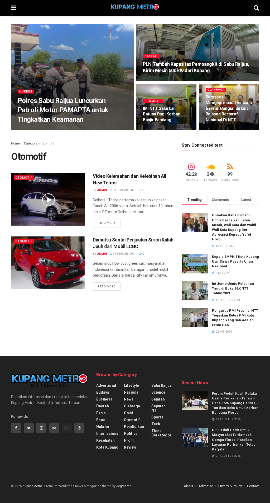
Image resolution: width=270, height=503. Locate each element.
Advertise (206, 486)
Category (30, 143)
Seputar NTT (158, 408)
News (128, 399)
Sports (157, 417)
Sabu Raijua (161, 385)
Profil (129, 440)
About (188, 486)
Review (130, 447)
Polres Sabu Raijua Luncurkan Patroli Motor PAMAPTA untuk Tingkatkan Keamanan (63, 110)
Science (158, 392)
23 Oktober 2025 (49, 129)
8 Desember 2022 (220, 129)
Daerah (150, 56)
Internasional (107, 433)
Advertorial (106, 385)
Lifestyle (131, 385)
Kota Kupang (107, 447)
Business (104, 399)
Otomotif (153, 101)
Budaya (102, 392)
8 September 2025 (158, 80)
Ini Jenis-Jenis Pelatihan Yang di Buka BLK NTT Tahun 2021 (233, 288)
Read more (106, 223)
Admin (27, 129)
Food (100, 420)
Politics (131, 433)
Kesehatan (105, 440)
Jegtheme (123, 486)
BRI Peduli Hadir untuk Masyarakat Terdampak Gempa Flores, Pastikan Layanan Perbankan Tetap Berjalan (233, 439)
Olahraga (216, 89)
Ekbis (101, 413)
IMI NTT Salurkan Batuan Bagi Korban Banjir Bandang (161, 114)
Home (15, 143)
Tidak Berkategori (161, 433)
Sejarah (158, 399)
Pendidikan (134, 427)
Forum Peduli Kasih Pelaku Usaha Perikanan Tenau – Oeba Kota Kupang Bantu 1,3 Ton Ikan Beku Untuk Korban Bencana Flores (235, 403)
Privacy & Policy (230, 486)
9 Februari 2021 (124, 190)
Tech (155, 424)
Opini (128, 413)
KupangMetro (32, 486)
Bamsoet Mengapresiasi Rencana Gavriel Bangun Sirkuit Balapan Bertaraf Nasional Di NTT (229, 108)
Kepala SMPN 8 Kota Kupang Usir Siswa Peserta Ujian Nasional (235, 261)
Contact (253, 486)
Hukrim (25, 91)
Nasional (131, 392)
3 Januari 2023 (156, 129)
